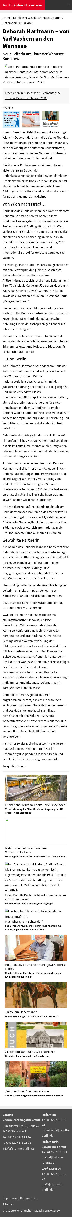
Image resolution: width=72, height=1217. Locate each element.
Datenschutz (28, 1198)
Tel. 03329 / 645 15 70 (17, 1137)
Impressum (10, 1198)
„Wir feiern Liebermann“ (21, 1012)
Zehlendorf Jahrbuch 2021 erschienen (30, 1052)
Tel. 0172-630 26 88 (54, 1152)
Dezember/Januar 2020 (18, 23)
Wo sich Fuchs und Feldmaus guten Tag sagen (29, 903)
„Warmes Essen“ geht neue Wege (27, 1091)
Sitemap (8, 1204)
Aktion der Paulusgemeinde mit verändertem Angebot (34, 1095)
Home (7, 18)
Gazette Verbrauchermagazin (22, 5)
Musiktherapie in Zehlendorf (23, 921)
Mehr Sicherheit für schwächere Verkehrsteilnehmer (26, 850)
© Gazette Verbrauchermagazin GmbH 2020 (31, 1210)
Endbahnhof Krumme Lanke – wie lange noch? (36, 805)
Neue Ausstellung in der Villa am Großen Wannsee (31, 1016)
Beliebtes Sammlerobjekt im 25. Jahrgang (27, 1056)
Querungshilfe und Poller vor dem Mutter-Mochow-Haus (35, 856)
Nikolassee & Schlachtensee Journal (37, 18)
